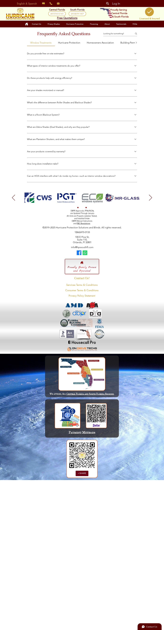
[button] (54, 24)
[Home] (81, 262)
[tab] (41, 42)
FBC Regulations (83, 223)
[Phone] (51, 3)
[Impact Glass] (82, 207)
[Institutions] (86, 207)
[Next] (150, 198)
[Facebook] (79, 252)
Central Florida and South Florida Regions (90, 394)
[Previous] (13, 198)
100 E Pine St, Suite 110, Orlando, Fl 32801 (82, 240)
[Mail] (58, 3)
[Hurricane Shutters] (78, 207)
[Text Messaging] (43, 3)
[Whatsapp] (85, 252)
